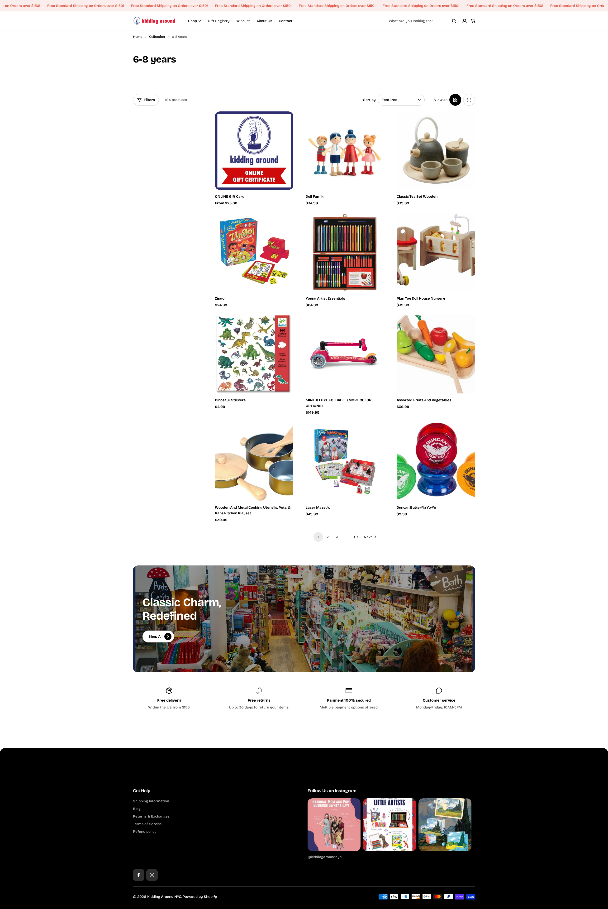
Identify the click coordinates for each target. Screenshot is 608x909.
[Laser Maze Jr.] (345, 461)
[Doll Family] (345, 150)
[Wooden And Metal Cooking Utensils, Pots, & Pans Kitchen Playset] (254, 461)
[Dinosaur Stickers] (254, 354)
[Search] (454, 21)
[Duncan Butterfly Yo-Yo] (436, 461)
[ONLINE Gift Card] (254, 150)
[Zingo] (254, 252)
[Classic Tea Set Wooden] (436, 150)
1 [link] (318, 537)
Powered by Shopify (200, 897)
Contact (285, 21)
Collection (157, 37)
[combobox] (422, 21)
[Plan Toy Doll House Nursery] (436, 252)
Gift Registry (219, 21)
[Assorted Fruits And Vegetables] (436, 354)
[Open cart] (473, 21)
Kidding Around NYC (164, 897)
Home (137, 37)
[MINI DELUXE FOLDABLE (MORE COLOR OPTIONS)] (345, 354)
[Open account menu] (464, 21)
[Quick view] (283, 122)
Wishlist (243, 21)
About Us (264, 21)
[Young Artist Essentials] (345, 252)
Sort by (369, 100)
